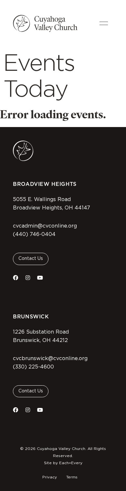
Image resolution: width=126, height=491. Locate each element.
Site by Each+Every (63, 463)
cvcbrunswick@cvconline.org (50, 358)
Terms (72, 477)
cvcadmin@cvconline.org (45, 226)
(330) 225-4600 (33, 366)
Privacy (49, 477)
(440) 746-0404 (34, 234)
